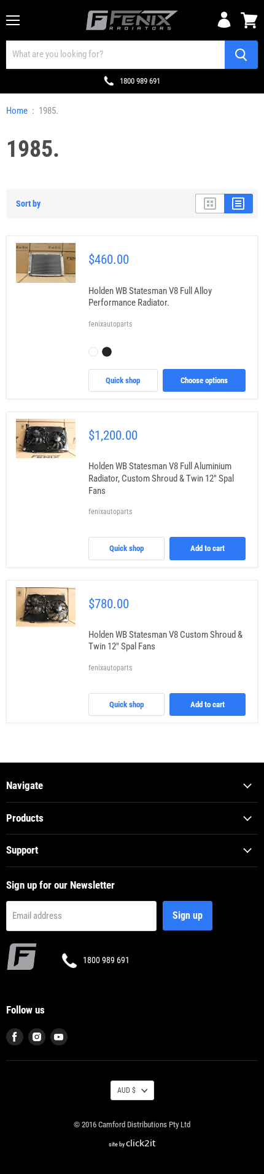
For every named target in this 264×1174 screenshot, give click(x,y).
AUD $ (126, 1090)
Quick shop (123, 380)
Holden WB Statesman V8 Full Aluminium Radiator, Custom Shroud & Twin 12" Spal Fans (161, 478)
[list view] (238, 203)
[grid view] (209, 203)
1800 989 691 (140, 80)
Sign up (188, 915)
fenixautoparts (110, 324)
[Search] (241, 55)
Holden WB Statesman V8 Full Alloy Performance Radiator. (150, 297)
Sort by (28, 203)
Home (17, 111)
